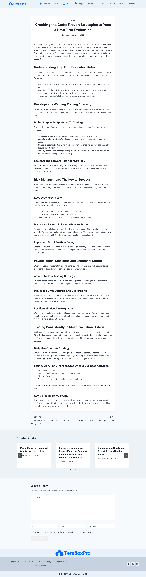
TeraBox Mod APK (51, 4)
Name (35, 526)
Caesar (66, 35)
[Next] (126, 455)
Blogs (81, 4)
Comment (36, 497)
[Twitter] (133, 564)
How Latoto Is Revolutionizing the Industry (97, 419)
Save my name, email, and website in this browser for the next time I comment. (63, 532)
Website (93, 526)
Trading (73, 20)
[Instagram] (137, 564)
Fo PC (68, 4)
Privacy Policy (45, 562)
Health (104, 4)
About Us (29, 562)
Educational (92, 4)
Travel (121, 4)
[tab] (70, 469)
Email (64, 526)
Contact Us (132, 4)
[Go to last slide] (20, 455)
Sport (112, 4)
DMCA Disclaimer (39, 566)
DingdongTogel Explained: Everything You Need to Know (111, 451)
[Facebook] (128, 564)
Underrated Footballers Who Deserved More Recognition (50, 420)
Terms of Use (62, 562)
